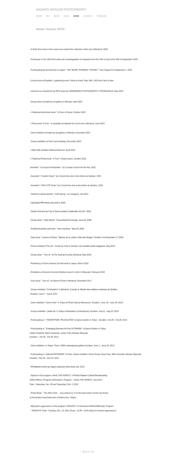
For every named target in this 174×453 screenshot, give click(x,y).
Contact (87, 16)
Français (101, 16)
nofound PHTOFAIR (55, 354)
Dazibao (48, 80)
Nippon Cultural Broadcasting (93, 375)
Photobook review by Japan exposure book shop (53, 367)
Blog (66, 16)
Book (56, 16)
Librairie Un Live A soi (73, 123)
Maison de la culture (68, 237)
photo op (51, 311)
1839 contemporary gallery (72, 345)
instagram (74, 194)
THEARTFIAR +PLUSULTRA (59, 320)
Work (39, 16)
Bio (47, 16)
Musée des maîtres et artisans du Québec (99, 289)
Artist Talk (36, 150)
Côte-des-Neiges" (85, 237)
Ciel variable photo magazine (92, 246)
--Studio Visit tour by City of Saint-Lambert (48, 211)
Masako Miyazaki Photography (61, 9)
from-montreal (64, 229)
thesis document (52, 203)
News (76, 16)
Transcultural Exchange (67, 220)
